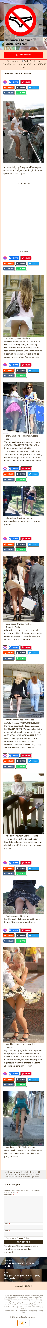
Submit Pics (25, 54)
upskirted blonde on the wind (16, 1172)
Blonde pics (16, 1177)
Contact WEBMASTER (10, 1310)
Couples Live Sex (23, 251)
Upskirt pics (25, 1177)
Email (7, 1231)
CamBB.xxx (29, 64)
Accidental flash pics (28, 1174)
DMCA (25, 1310)
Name (7, 1224)
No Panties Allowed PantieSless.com (18, 42)
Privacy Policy (23, 1238)
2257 (20, 1310)
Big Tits (28, 1286)
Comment (9, 1195)
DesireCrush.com (32, 61)
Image (34, 1172)
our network (31, 1307)
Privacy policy (33, 1310)
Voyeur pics (35, 1177)
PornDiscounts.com (12, 64)
